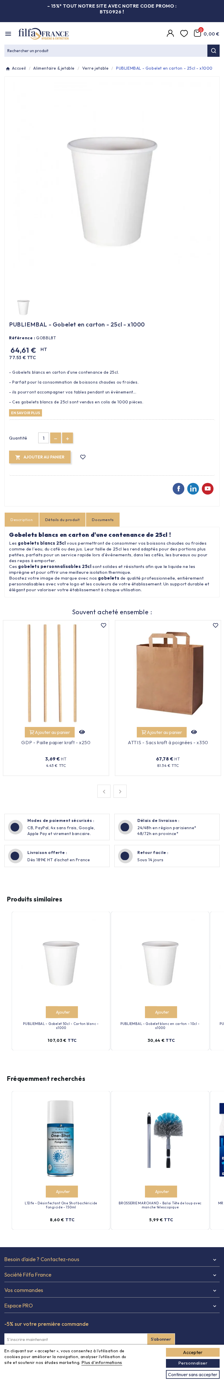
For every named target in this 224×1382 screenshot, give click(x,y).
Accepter (192, 1352)
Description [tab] (21, 519)
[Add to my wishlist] (83, 457)
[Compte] (171, 34)
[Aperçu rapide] (82, 732)
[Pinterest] (193, 489)
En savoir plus (25, 412)
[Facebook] (178, 489)
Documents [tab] (102, 519)
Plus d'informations (101, 1362)
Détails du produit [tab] (62, 519)
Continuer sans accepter (192, 1374)
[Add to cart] (51, 1012)
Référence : (22, 337)
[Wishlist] (184, 34)
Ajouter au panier (52, 732)
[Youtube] (208, 489)
